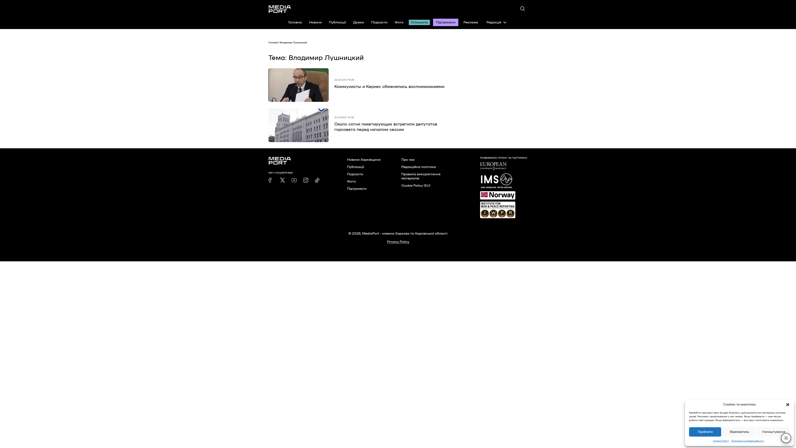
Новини (315, 22)
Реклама (471, 22)
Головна (295, 22)
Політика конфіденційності (747, 441)
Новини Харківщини (364, 159)
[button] (788, 405)
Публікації (337, 22)
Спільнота (419, 22)
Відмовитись (739, 431)
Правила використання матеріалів (420, 176)
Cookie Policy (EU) (415, 185)
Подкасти (379, 22)
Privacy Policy (398, 241)
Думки (358, 22)
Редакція (494, 22)
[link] (271, 180)
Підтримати (445, 22)
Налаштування (773, 431)
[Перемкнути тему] (786, 438)
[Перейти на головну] (279, 9)
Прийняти (705, 431)
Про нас (408, 159)
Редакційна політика (418, 167)
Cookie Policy (721, 441)
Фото (399, 22)
